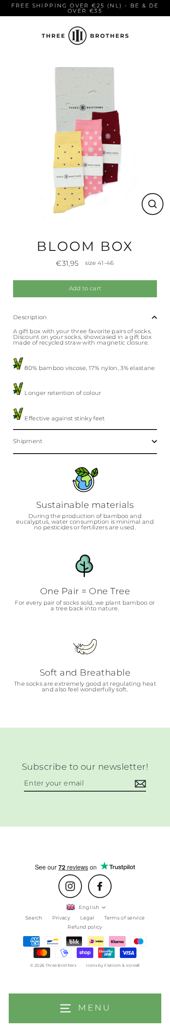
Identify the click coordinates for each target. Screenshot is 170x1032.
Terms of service (124, 918)
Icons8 (133, 965)
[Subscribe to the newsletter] (139, 783)
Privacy (61, 918)
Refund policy (85, 927)
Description (30, 317)
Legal (87, 918)
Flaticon (112, 965)
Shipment (28, 441)
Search (33, 918)
